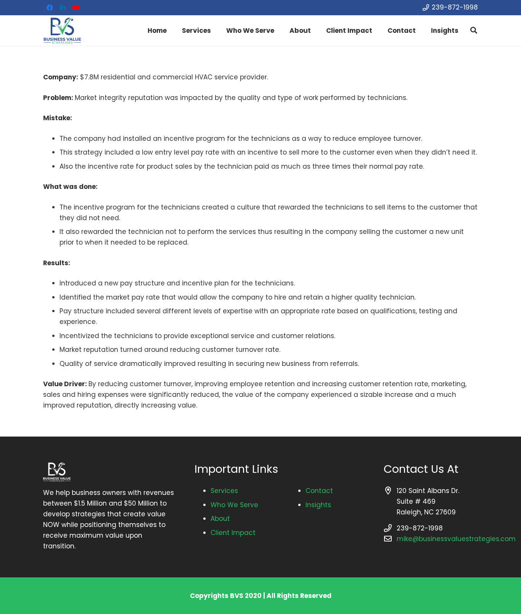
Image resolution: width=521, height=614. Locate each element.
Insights (318, 504)
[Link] (62, 30)
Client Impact (233, 532)
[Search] (473, 30)
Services (224, 490)
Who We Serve (234, 504)
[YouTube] (75, 7)
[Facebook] (49, 7)
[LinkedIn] (62, 7)
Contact (319, 490)
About (220, 518)
